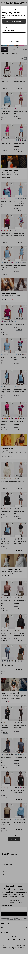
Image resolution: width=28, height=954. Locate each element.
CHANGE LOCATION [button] (14, 36)
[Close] (25, 7)
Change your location (7, 27)
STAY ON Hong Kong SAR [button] (14, 21)
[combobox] (14, 30)
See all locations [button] (15, 41)
